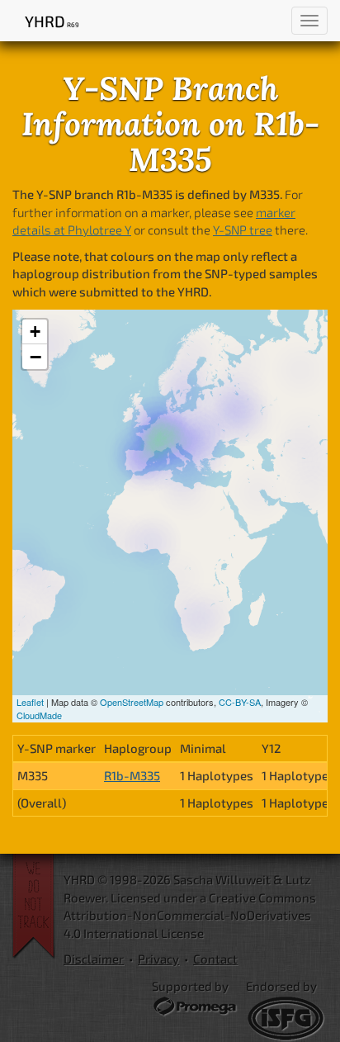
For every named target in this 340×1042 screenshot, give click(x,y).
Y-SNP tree (242, 229)
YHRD (51, 21)
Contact (215, 958)
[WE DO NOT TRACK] (38, 906)
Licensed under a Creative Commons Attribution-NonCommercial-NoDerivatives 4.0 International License (190, 915)
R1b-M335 (132, 775)
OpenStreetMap (131, 701)
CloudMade (39, 715)
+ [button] (35, 331)
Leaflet (30, 701)
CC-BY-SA (240, 701)
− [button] (35, 356)
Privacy (158, 958)
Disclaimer (94, 958)
